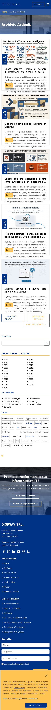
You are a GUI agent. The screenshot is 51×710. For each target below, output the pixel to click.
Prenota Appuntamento (25, 503)
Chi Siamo (38, 4)
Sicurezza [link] (45, 441)
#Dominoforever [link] (8, 419)
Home (4, 11)
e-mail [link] (46, 423)
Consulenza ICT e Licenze (14, 627)
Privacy (7, 587)
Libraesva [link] (5, 436)
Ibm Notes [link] (6, 432)
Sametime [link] (34, 441)
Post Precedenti (35, 325)
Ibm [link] (35, 427)
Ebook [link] (4, 427)
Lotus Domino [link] (18, 436)
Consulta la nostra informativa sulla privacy (20, 698)
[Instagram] (8, 551)
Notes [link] (11, 441)
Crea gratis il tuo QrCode (14, 632)
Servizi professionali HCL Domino (17, 622)
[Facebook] (3, 551)
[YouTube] (18, 551)
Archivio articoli (10, 573)
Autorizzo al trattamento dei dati (16, 664)
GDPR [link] (12, 427)
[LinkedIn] (13, 551)
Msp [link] (3, 441)
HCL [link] (18, 427)
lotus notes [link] (30, 436)
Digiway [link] (29, 423)
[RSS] (28, 551)
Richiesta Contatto (25, 496)
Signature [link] (5, 445)
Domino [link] (38, 423)
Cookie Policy (9, 582)
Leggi (8, 85)
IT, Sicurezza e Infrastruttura (15, 618)
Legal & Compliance (12, 608)
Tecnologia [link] (28, 445)
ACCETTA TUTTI (36, 705)
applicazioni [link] (44, 419)
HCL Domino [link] (26, 427)
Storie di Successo (11, 577)
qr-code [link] (25, 441)
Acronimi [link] (20, 419)
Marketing (8, 613)
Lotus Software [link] (43, 436)
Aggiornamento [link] (31, 419)
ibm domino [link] (44, 427)
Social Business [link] (16, 445)
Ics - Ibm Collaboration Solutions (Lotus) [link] (34, 432)
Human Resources (11, 603)
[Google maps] (23, 551)
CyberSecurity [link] (18, 423)
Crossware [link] (6, 423)
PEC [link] (17, 441)
